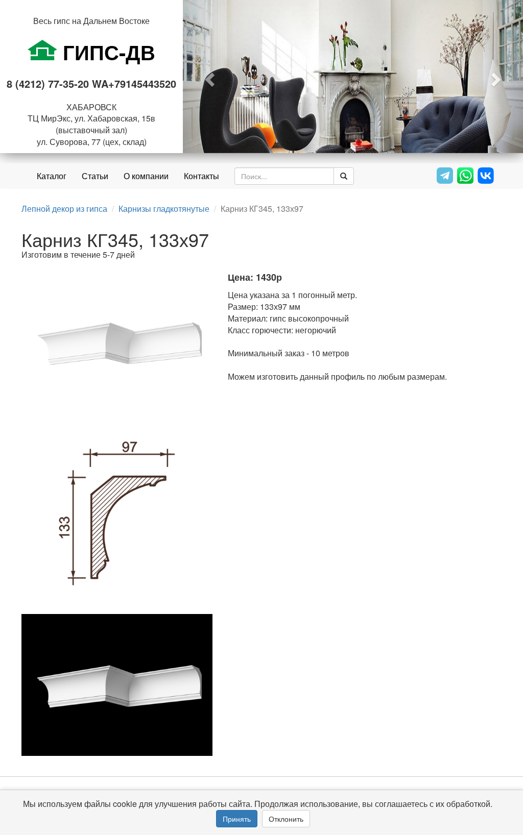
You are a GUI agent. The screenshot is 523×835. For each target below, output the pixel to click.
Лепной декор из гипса (64, 208)
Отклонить (286, 819)
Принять (237, 819)
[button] (208, 76)
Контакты (201, 176)
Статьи (95, 176)
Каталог (51, 176)
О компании (146, 176)
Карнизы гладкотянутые (163, 208)
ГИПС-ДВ (106, 51)
